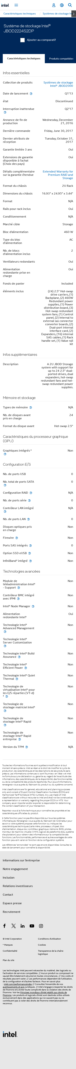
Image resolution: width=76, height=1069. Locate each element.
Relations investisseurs (18, 886)
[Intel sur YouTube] (32, 926)
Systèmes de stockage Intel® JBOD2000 (58, 84)
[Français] (62, 5)
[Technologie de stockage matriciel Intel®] (5, 710)
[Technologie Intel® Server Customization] (5, 645)
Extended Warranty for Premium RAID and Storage (58, 175)
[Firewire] (17, 537)
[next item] (73, 13)
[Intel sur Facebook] (4, 926)
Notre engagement (15, 869)
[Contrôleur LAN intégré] (5, 511)
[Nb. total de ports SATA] (5, 485)
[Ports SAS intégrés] (30, 545)
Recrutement (11, 912)
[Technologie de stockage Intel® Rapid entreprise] (20, 739)
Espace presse (12, 903)
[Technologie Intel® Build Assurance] (19, 656)
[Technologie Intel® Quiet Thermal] (17, 678)
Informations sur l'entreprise (21, 860)
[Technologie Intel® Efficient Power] (26, 667)
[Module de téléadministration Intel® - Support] (19, 587)
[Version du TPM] (27, 746)
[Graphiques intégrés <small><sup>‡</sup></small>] (5, 453)
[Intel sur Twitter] (14, 926)
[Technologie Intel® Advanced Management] (5, 631)
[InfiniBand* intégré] (30, 560)
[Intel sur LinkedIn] (23, 926)
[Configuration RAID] (31, 492)
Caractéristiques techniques (23, 58)
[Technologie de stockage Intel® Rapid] (5, 724)
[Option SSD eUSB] (29, 553)
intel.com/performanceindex (18, 984)
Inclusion (8, 877)
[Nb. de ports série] (29, 500)
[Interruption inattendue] (5, 112)
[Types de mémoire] (31, 407)
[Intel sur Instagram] (41, 926)
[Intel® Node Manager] (33, 606)
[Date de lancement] (31, 93)
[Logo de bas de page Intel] (10, 1034)
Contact (8, 895)
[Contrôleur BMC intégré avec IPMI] (18, 598)
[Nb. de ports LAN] (28, 519)
